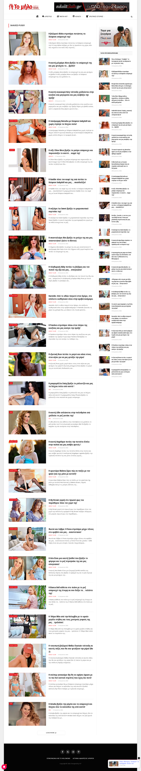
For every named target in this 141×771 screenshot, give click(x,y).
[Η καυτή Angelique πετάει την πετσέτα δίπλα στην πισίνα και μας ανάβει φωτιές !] (27, 451)
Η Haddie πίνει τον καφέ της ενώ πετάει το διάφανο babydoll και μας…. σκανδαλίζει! (68, 181)
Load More (50, 733)
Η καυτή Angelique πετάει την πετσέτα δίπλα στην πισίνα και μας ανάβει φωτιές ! (69, 443)
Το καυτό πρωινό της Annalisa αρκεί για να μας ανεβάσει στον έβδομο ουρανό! (121, 152)
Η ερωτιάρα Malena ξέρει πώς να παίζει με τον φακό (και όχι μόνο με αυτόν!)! (69, 472)
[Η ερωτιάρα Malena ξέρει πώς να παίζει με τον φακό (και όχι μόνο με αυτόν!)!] (27, 481)
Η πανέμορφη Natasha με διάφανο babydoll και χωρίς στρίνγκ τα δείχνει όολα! (70, 122)
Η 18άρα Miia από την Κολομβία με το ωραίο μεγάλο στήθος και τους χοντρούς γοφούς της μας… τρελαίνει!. (69, 619)
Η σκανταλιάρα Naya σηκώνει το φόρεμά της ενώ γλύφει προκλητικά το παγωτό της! (122, 242)
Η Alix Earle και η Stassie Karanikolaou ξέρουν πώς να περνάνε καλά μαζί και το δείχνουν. (120, 165)
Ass (11, 383)
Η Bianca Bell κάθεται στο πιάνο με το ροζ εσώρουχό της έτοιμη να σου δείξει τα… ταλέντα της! (71, 590)
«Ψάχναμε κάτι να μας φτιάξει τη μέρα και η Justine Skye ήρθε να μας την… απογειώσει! (121, 281)
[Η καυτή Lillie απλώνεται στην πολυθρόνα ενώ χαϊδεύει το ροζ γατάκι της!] (27, 422)
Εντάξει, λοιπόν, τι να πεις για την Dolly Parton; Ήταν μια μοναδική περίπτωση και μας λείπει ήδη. (121, 218)
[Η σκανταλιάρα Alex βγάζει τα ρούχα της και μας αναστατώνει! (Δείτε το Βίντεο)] (27, 247)
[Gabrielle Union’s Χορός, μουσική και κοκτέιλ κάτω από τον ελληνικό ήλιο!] (104, 112)
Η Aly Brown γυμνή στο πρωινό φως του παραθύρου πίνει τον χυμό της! (66, 501)
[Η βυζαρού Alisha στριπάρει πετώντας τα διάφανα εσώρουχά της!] (27, 43)
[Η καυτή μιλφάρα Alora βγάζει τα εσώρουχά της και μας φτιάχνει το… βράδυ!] (27, 72)
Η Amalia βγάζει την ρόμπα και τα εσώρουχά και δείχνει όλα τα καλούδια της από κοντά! (70, 705)
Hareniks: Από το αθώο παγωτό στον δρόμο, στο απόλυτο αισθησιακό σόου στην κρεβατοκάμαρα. (71, 297)
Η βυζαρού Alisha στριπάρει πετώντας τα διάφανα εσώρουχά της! (67, 35)
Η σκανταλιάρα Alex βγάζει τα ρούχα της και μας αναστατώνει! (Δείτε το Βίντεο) (70, 239)
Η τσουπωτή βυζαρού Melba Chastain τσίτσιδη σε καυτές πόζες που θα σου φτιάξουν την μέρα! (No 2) (71, 648)
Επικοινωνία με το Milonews (58, 758)
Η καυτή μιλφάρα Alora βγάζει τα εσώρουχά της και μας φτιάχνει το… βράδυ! (70, 64)
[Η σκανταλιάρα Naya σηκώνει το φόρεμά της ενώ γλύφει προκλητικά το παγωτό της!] (104, 242)
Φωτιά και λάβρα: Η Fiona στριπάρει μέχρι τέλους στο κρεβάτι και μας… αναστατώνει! (71, 530)
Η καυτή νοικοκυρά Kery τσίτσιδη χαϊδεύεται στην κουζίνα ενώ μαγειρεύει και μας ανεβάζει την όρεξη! (71, 94)
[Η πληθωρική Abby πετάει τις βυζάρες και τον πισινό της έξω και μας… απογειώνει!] (27, 277)
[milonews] (24, 7)
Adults (12, 91)
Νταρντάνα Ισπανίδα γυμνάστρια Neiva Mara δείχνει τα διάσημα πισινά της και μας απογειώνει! (122, 86)
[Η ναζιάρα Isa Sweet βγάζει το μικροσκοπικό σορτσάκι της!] (27, 218)
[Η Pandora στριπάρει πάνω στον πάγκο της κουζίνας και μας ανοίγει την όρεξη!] (27, 335)
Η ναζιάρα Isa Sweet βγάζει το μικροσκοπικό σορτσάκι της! (68, 210)
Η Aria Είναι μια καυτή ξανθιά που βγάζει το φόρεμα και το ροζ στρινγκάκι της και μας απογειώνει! (68, 561)
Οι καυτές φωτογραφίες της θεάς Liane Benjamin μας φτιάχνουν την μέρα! (122, 306)
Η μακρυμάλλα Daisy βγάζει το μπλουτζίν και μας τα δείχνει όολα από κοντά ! (71, 385)
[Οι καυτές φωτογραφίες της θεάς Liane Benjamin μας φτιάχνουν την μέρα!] (104, 306)
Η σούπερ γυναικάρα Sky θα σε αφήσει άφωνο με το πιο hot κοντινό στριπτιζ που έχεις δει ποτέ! (70, 676)
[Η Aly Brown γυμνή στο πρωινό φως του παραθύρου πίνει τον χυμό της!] (27, 510)
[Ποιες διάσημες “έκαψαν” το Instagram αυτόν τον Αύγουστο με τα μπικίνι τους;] (104, 61)
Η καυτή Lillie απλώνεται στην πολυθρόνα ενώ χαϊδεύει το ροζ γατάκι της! (69, 414)
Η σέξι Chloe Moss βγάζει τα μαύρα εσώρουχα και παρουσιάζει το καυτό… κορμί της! (71, 152)
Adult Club (13, 33)
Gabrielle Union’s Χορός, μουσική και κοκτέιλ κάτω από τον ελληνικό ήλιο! (122, 113)
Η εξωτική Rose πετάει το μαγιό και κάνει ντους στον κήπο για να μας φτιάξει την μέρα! (70, 356)
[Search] (131, 16)
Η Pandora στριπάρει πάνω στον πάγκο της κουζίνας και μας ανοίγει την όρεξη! (68, 327)
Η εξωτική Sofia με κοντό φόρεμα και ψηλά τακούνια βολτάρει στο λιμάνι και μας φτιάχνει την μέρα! (122, 334)
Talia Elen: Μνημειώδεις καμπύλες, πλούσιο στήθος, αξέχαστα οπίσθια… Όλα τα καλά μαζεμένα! (120, 99)
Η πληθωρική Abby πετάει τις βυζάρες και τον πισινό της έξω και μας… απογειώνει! (69, 268)
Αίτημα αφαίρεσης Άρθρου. (83, 758)
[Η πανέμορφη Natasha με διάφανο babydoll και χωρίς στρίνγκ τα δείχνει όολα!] (27, 131)
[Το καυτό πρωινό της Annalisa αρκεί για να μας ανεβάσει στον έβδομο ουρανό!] (104, 151)
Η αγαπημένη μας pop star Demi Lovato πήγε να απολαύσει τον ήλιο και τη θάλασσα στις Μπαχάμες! (121, 256)
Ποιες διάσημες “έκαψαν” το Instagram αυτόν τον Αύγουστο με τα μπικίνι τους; (121, 61)
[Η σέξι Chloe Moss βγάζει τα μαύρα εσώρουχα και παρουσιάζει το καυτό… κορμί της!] (27, 160)
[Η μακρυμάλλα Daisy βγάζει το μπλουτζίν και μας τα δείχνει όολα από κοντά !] (27, 393)
